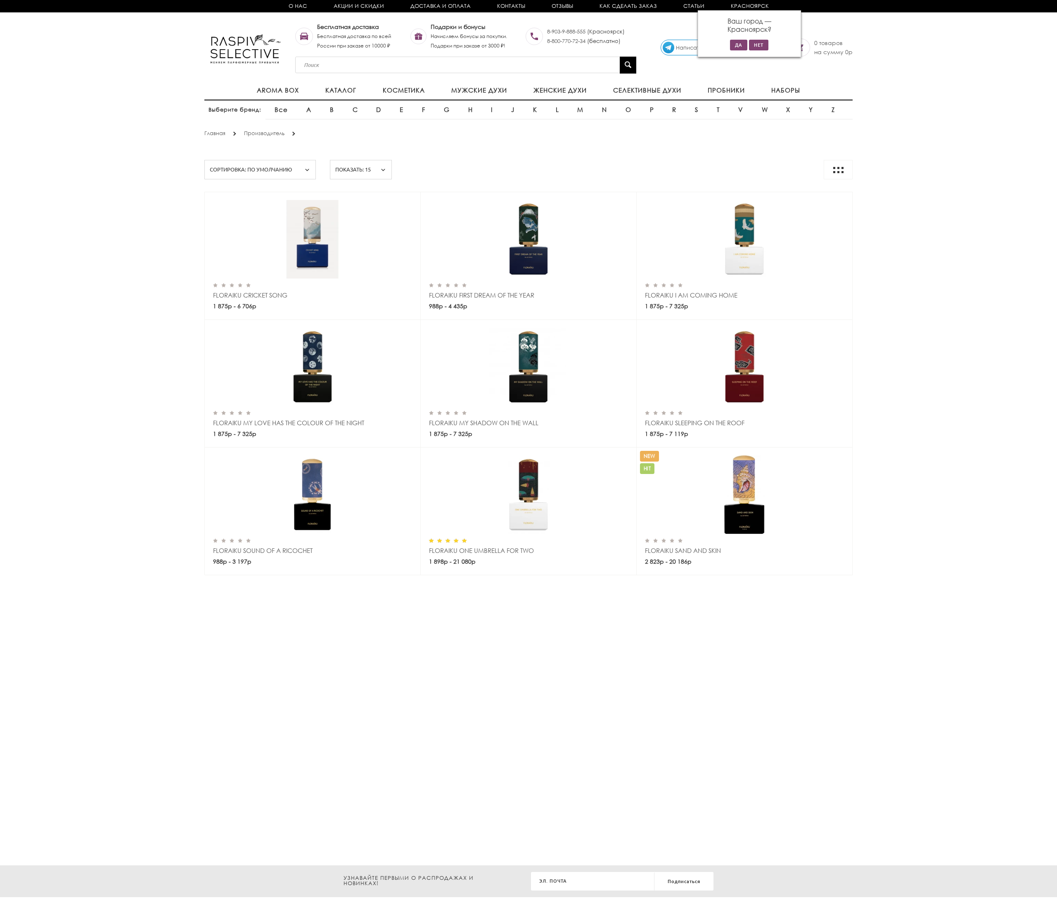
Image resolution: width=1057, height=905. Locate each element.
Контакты (511, 6)
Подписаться (684, 881)
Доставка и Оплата (440, 6)
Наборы (785, 90)
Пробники (726, 90)
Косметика (404, 90)
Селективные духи (647, 90)
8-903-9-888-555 (566, 31)
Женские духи (560, 90)
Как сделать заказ (628, 6)
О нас (298, 6)
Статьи (693, 6)
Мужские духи (479, 90)
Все (281, 109)
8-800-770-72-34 (566, 41)
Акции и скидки (359, 6)
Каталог (340, 90)
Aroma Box (278, 90)
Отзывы (562, 6)
